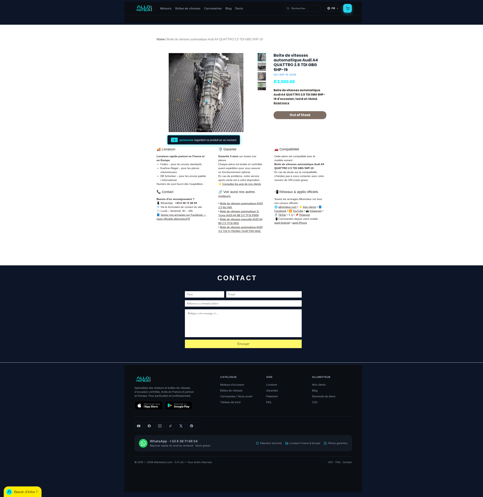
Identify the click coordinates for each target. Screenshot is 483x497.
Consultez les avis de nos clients (241, 183)
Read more (281, 103)
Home (161, 39)
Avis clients (309, 206)
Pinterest (304, 214)
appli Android (282, 222)
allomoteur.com (287, 206)
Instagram (316, 210)
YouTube (298, 210)
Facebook (280, 210)
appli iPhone (299, 222)
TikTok (282, 214)
